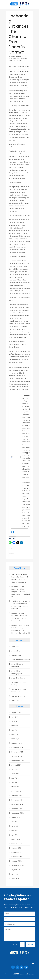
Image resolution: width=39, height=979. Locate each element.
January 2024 (16, 848)
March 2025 (15, 787)
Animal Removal (17, 700)
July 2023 (14, 874)
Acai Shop (15, 647)
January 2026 (16, 743)
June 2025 (15, 774)
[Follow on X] (17, 967)
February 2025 (16, 791)
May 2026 (15, 726)
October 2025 (16, 756)
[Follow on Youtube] (21, 967)
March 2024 (15, 839)
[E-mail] (12, 532)
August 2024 (16, 817)
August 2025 (16, 765)
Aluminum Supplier (18, 696)
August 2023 (16, 870)
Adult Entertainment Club (20, 660)
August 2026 (16, 713)
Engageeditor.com (27, 974)
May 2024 (15, 830)
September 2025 (17, 761)
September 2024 (17, 813)
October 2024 (16, 809)
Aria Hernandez (16, 56)
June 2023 (15, 879)
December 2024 (17, 800)
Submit (30, 944)
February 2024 (16, 844)
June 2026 (15, 721)
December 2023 (17, 852)
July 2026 (14, 717)
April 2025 (14, 782)
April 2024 (14, 835)
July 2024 (14, 822)
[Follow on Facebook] (13, 967)
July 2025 (14, 769)
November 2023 (17, 857)
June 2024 (15, 826)
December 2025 (17, 748)
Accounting (15, 651)
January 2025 (16, 796)
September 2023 (17, 865)
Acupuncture (16, 655)
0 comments (20, 60)
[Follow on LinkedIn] (26, 967)
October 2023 (16, 861)
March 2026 (15, 734)
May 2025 (15, 778)
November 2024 (17, 804)
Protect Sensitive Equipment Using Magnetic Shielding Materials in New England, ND (20, 591)
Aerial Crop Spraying (18, 678)
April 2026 (14, 730)
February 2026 (16, 739)
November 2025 (17, 752)
